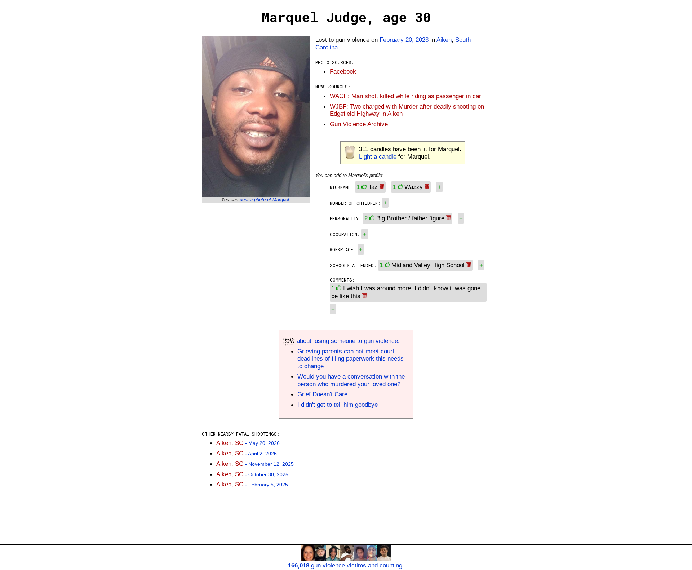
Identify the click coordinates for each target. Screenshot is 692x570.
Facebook (343, 71)
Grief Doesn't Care (322, 394)
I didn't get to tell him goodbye (337, 404)
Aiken (444, 39)
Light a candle (377, 156)
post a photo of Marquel (264, 199)
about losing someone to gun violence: (347, 340)
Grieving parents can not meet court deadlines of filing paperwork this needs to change (350, 359)
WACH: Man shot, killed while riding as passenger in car (405, 96)
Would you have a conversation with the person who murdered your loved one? (351, 380)
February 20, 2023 (404, 39)
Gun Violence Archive (359, 124)
